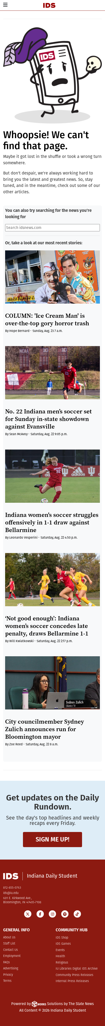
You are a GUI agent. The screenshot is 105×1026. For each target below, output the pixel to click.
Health (60, 956)
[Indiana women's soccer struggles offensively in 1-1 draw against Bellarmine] (52, 476)
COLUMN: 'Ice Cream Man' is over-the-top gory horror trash (47, 319)
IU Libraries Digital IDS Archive (77, 968)
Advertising (10, 968)
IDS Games (63, 943)
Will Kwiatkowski (21, 641)
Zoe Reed (16, 744)
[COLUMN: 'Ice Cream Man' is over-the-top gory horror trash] (52, 277)
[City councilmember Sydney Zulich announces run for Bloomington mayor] (52, 682)
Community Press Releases (74, 975)
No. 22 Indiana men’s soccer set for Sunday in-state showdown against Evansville (48, 419)
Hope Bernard (19, 331)
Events (60, 950)
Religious (62, 962)
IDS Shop (62, 937)
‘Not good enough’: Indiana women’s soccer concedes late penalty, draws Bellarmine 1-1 (46, 625)
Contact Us (10, 950)
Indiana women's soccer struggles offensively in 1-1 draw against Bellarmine (51, 522)
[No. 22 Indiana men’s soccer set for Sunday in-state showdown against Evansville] (52, 372)
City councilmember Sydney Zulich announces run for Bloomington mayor (44, 729)
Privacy (8, 974)
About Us (9, 937)
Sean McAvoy (18, 434)
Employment (12, 956)
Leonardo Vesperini (23, 537)
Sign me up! (52, 839)
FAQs (6, 962)
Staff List (9, 943)
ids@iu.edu (11, 893)
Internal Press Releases (72, 981)
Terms (7, 981)
